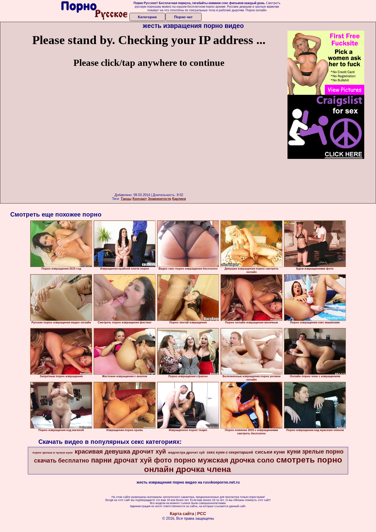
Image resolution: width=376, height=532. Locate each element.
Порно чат (183, 17)
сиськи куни (270, 452)
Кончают (139, 199)
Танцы (126, 199)
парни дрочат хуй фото (131, 460)
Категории (147, 17)
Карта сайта (182, 513)
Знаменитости (159, 199)
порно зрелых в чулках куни (52, 452)
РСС (201, 513)
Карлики (179, 199)
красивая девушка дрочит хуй (120, 451)
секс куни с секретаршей (230, 452)
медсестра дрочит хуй (186, 452)
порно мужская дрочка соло (224, 460)
